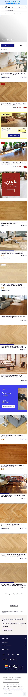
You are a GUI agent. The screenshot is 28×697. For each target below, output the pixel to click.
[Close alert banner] (26, 2)
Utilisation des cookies (8, 693)
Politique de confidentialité (8, 691)
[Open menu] (2, 7)
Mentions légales (6, 688)
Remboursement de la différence (17, 688)
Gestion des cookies (18, 691)
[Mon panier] (26, 7)
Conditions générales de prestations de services (12, 684)
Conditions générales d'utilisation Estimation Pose (12, 686)
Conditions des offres (16, 677)
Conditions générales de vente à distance (11, 682)
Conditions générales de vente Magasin (10, 679)
